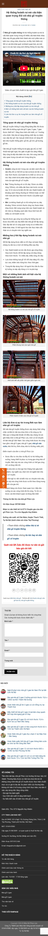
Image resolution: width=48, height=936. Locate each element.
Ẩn (30, 96)
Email (7, 650)
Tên (6, 640)
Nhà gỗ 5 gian (7, 897)
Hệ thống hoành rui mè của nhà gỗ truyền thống (22, 104)
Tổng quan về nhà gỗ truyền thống (17, 101)
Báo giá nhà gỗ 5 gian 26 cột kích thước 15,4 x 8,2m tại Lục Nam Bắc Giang (25, 720)
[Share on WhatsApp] (14, 590)
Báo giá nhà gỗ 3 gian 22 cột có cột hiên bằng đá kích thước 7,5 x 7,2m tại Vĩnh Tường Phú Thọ (26, 757)
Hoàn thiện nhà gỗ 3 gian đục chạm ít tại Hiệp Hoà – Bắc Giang (26, 735)
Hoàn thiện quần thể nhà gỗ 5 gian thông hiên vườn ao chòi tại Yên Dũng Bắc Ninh (27, 742)
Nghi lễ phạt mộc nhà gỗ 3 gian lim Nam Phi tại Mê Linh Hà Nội (26, 691)
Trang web (8, 661)
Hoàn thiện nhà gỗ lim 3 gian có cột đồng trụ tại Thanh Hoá (25, 706)
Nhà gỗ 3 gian (7, 893)
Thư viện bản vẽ (7, 902)
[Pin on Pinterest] (30, 590)
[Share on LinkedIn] (34, 590)
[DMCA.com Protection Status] (7, 881)
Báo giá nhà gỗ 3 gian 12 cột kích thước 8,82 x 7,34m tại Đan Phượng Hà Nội (25, 750)
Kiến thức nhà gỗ (24, 9)
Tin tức (4, 906)
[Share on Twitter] (22, 590)
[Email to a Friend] (26, 590)
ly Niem (32, 25)
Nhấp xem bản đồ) (29, 836)
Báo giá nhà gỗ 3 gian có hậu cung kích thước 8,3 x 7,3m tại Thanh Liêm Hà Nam (27, 728)
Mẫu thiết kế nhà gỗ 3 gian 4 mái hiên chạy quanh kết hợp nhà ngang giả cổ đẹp (26, 713)
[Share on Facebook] (18, 590)
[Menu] (3, 4)
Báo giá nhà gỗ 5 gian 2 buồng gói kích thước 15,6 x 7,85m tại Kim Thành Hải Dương (27, 698)
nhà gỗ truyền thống (27, 600)
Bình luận (8, 621)
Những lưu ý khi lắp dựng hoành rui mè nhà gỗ (21, 106)
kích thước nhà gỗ (36, 598)
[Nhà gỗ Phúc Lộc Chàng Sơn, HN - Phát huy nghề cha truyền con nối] (24, 4)
